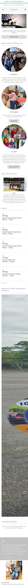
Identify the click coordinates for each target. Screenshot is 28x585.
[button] (3, 9)
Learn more (14, 121)
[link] (25, 9)
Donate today (14, 36)
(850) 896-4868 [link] (14, 9)
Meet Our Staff (14, 166)
